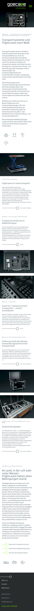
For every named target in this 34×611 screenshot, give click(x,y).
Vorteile (4, 584)
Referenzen (5, 588)
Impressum (5, 598)
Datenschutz (6, 594)
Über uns (5, 580)
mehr (21, 244)
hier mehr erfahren (25, 208)
